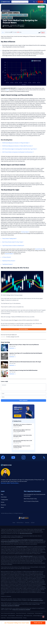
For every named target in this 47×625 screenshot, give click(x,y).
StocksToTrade (38, 249)
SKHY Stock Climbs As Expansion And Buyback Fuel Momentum (17, 152)
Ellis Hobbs (10, 26)
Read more (11, 348)
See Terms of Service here (26, 533)
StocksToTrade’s (9, 253)
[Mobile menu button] (45, 2)
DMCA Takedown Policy (28, 615)
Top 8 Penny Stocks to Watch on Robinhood (12, 245)
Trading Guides (4, 499)
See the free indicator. (23, 329)
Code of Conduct (4, 615)
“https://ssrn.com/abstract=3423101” (21, 609)
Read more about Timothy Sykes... (10, 483)
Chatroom (27, 522)
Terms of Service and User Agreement (8, 613)
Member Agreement (39, 613)
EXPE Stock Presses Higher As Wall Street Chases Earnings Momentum (22, 430)
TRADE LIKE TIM (38, 622)
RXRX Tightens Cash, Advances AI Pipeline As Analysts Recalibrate (22, 425)
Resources (3, 505)
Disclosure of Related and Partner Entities (14, 617)
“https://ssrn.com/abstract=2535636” (10, 605)
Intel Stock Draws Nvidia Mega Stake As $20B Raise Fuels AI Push (22, 441)
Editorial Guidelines (11, 615)
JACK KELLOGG (6, 25)
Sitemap (24, 617)
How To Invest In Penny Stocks (31, 501)
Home (14, 522)
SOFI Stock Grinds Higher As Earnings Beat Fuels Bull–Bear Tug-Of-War (19, 149)
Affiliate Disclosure (19, 615)
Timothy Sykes (24, 232)
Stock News (4, 497)
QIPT (7, 89)
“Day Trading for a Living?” (26, 556)
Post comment (23, 400)
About (2, 507)
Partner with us (20, 522)
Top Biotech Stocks (7, 264)
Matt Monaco (22, 26)
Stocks (2, 502)
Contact (32, 522)
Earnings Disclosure (30, 613)
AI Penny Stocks (6, 257)
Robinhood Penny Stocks (8, 260)
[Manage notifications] (43, 617)
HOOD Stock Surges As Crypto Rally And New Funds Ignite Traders (22, 436)
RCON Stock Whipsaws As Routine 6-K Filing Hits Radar (15, 142)
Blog (2, 494)
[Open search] (34, 2)
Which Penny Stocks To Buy (30, 498)
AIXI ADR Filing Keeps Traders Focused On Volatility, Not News (21, 446)
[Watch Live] (36, 1)
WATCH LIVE (41, 1)
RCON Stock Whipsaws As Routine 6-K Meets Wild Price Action (17, 146)
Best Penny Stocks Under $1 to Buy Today (12, 242)
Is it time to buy (9, 32)
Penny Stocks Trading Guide (9, 238)
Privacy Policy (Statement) (21, 613)
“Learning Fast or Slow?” (22, 546)
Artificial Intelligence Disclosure (39, 615)
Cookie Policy (3, 617)
